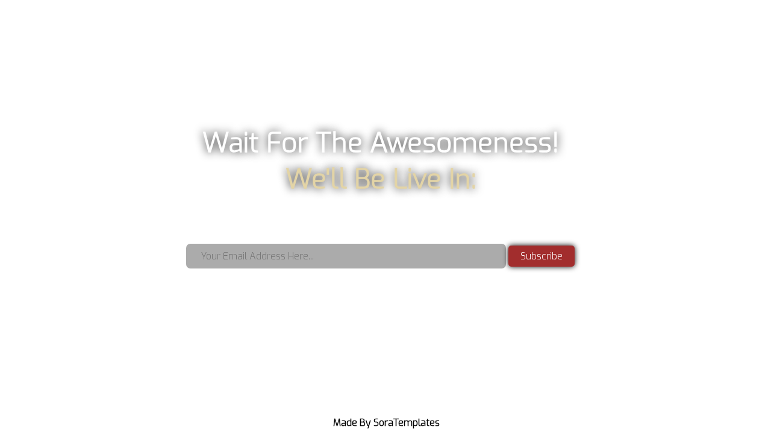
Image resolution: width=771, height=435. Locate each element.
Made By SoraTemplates (386, 422)
